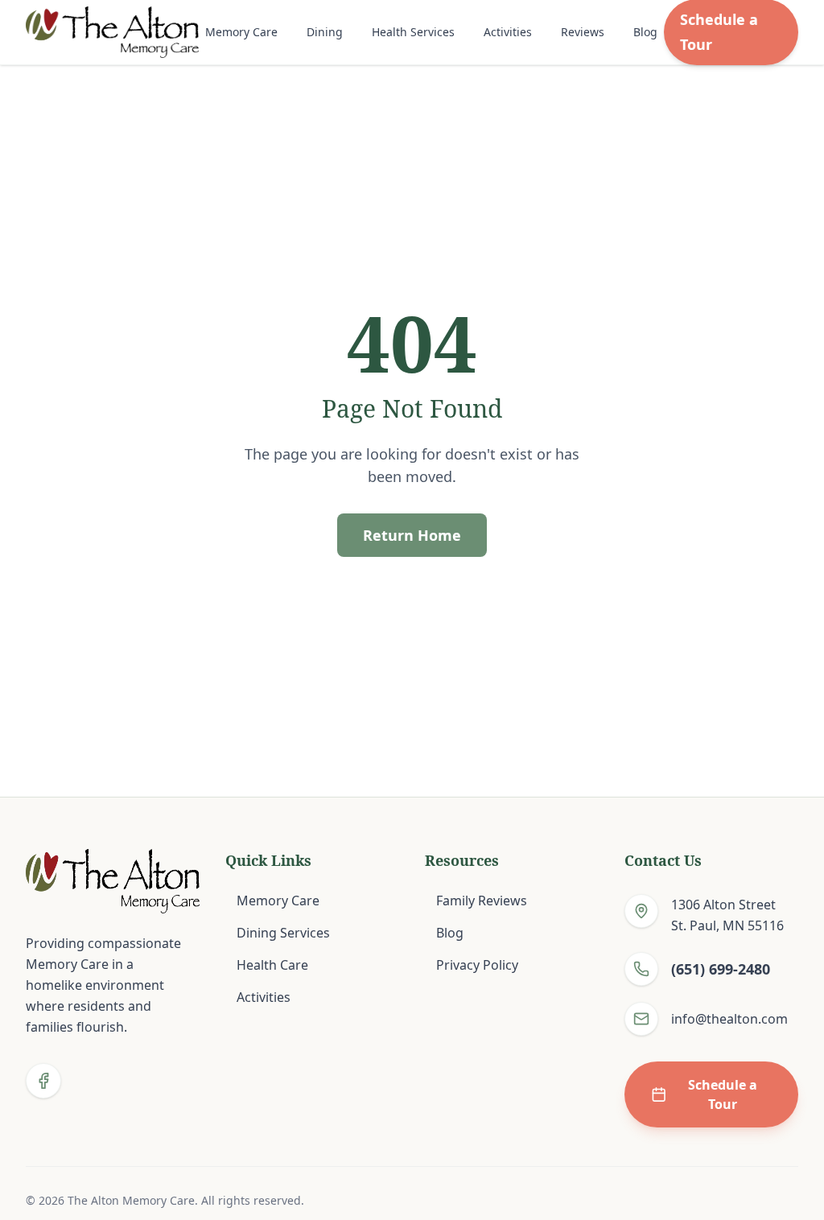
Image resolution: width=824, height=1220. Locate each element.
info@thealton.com (729, 1019)
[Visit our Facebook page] (43, 1080)
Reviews (582, 31)
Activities (508, 31)
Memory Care (241, 31)
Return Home (412, 535)
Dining (325, 31)
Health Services (413, 31)
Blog (645, 31)
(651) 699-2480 (720, 969)
